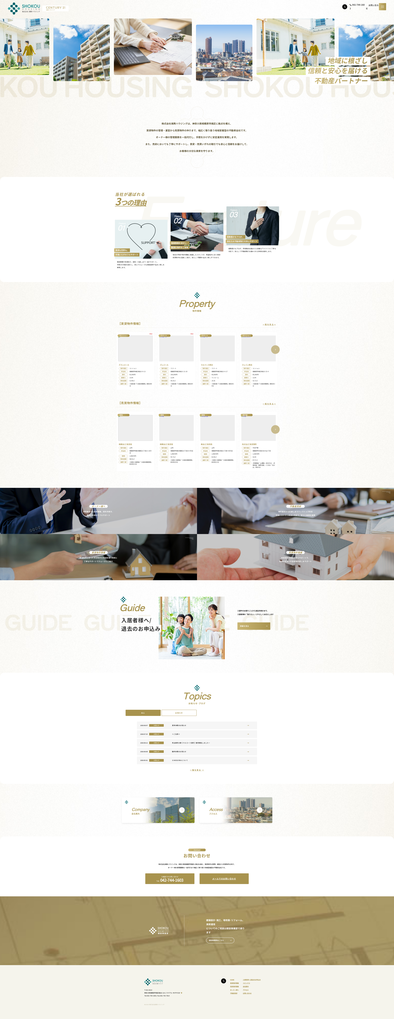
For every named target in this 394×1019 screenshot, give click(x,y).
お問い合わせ (247, 993)
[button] (275, 349)
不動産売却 (233, 993)
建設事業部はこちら (220, 940)
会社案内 (246, 986)
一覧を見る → (197, 770)
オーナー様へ (234, 990)
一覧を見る (269, 324)
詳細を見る (254, 626)
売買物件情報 (234, 986)
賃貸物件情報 (234, 983)
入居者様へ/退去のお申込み (252, 980)
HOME (232, 980)
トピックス (246, 983)
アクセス (246, 990)
